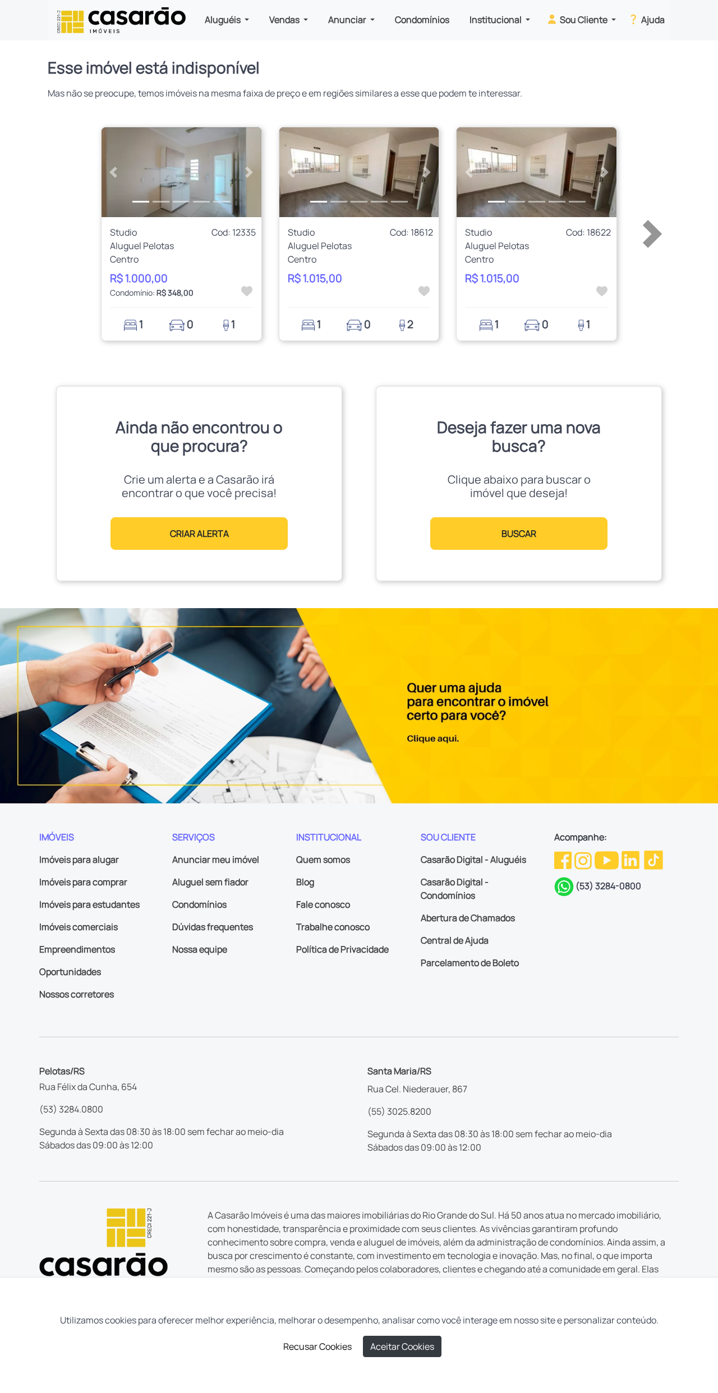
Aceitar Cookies (402, 1346)
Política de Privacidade (342, 949)
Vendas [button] (285, 19)
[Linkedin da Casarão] (631, 859)
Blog (305, 882)
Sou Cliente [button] (583, 19)
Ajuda (652, 19)
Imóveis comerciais (78, 927)
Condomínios (422, 19)
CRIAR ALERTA (199, 533)
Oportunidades (70, 972)
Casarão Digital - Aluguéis (473, 859)
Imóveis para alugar (79, 859)
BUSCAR (518, 533)
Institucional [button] (496, 19)
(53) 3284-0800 (608, 886)
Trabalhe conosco (333, 927)
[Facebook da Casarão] (563, 859)
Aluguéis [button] (223, 19)
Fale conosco (323, 904)
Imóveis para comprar (83, 882)
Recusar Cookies (317, 1346)
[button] (114, 172)
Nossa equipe (199, 949)
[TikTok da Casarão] (653, 859)
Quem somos (323, 859)
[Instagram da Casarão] (584, 859)
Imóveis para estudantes (89, 904)
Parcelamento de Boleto (470, 963)
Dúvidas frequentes (212, 927)
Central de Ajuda (455, 940)
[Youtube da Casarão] (607, 859)
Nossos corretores (76, 994)
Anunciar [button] (348, 19)
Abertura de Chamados (468, 918)
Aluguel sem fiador (210, 882)
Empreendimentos (77, 949)
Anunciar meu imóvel (215, 859)
